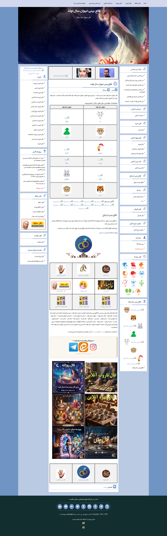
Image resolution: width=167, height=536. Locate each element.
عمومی (105, 487)
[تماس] (83, 506)
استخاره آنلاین (108, 3)
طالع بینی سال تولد (137, 367)
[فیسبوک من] (95, 506)
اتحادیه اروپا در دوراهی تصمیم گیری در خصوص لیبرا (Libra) (33, 175)
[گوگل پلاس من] (71, 506)
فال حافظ (137, 3)
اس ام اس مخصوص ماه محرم (134, 84)
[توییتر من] (77, 506)
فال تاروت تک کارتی (38, 97)
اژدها (66, 153)
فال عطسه (40, 241)
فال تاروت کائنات (38, 92)
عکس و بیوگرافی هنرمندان (35, 260)
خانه (145, 3)
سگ (66, 163)
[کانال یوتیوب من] (66, 506)
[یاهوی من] (107, 506)
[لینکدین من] (60, 506)
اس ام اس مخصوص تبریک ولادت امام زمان (134, 90)
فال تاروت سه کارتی (37, 101)
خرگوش (66, 179)
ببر (100, 194)
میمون (67, 194)
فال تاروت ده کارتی (38, 125)
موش (66, 121)
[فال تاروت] (101, 378)
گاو (100, 137)
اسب (100, 163)
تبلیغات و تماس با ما (79, 3)
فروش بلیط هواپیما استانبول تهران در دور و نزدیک (34, 182)
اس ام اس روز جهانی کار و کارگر (134, 80)
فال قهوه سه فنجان (137, 148)
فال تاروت (128, 3)
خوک (100, 179)
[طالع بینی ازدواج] (83, 244)
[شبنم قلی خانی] (60, 76)
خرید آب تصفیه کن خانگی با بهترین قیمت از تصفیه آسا (34, 159)
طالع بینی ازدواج (138, 182)
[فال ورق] (68, 443)
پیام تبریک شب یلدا (38, 216)
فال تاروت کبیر (39, 87)
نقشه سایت (75, 519)
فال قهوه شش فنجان (137, 153)
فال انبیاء (140, 129)
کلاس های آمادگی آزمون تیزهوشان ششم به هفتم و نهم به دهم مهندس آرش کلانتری (34, 167)
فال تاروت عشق (39, 129)
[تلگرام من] (101, 506)
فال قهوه (140, 144)
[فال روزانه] (68, 378)
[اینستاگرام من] (89, 506)
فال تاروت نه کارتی (38, 120)
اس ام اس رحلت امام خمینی (135, 75)
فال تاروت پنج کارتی (37, 111)
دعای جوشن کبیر (138, 196)
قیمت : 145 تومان (33, 70)
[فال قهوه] (101, 410)
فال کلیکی (140, 215)
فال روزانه (119, 3)
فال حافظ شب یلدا (38, 211)
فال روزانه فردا (39, 256)
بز (100, 121)
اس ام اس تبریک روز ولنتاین (135, 96)
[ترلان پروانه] (83, 73)
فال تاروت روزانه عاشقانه (36, 134)
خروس (100, 153)
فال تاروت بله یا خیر (38, 139)
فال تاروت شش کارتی (37, 115)
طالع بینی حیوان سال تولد (84, 10)
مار (67, 137)
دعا (142, 201)
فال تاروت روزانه (38, 83)
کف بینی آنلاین (139, 167)
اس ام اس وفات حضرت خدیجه (134, 101)
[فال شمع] (68, 410)
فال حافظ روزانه (39, 206)
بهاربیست (95, 331)
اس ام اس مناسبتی (94, 3)
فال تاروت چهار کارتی (37, 106)
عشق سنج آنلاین (138, 229)
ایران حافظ (102, 331)
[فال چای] (101, 443)
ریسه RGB (140, 244)
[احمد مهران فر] (107, 73)
